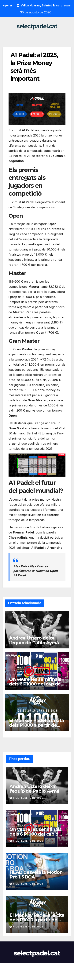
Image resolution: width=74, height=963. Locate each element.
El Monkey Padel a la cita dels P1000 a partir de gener (36, 725)
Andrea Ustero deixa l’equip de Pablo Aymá (34, 640)
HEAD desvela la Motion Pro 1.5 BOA (36, 874)
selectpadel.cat (37, 26)
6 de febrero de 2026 (28, 797)
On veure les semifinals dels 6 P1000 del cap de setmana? (35, 683)
